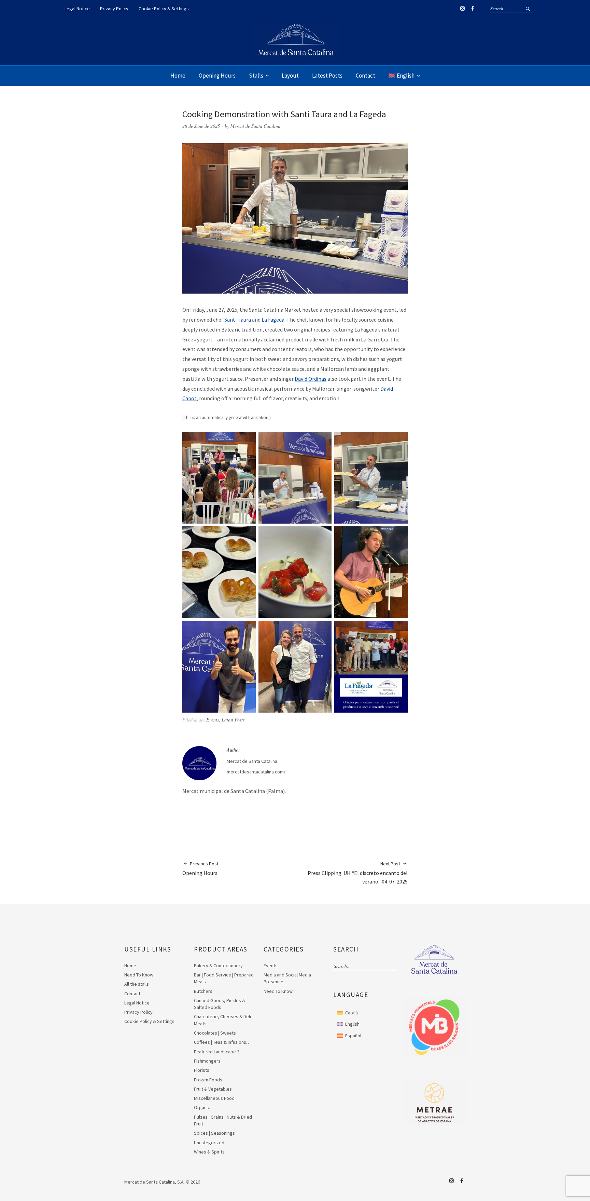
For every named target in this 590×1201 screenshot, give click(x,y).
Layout (290, 75)
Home (177, 75)
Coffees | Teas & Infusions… (222, 1042)
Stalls (256, 75)
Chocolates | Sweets (215, 1033)
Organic (202, 1107)
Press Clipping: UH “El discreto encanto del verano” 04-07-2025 (358, 873)
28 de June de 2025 (201, 126)
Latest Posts (327, 75)
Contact (365, 75)
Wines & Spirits (209, 1152)
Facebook (472, 8)
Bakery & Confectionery (218, 965)
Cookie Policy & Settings (164, 8)
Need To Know (138, 975)
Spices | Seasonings (214, 1133)
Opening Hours (217, 75)
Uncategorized (209, 1142)
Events (212, 719)
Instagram (462, 8)
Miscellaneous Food (214, 1098)
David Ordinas (310, 378)
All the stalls (136, 984)
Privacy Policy (114, 8)
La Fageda (273, 319)
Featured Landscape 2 (216, 1052)
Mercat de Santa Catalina (255, 126)
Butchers (203, 991)
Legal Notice (77, 8)
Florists (201, 1070)
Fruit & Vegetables (213, 1089)
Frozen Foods (208, 1080)
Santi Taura (237, 319)
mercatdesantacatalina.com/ (256, 772)
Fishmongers (207, 1061)
